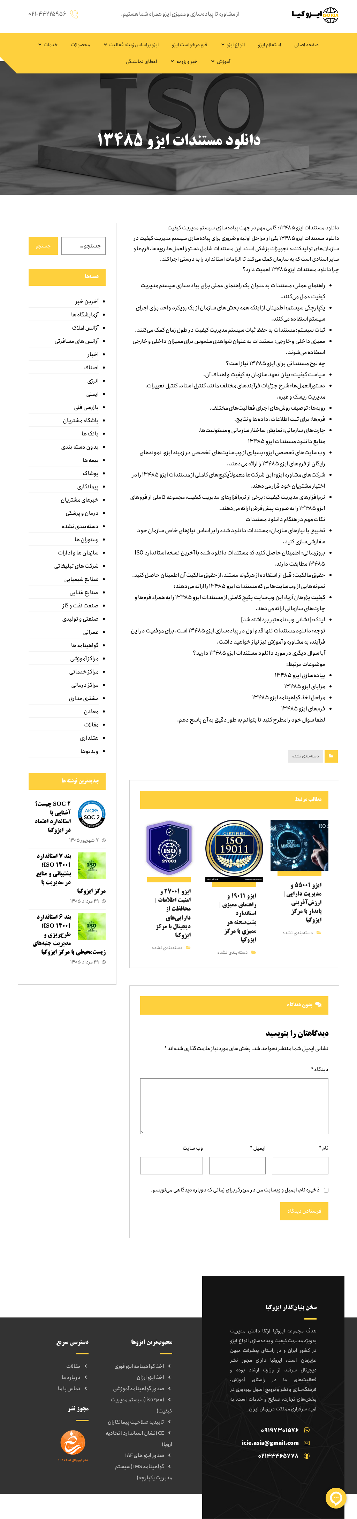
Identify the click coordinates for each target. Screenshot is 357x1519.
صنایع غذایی (84, 592)
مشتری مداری (84, 698)
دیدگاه (319, 1069)
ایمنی (92, 394)
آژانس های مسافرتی (76, 341)
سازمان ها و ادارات (78, 553)
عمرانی (91, 632)
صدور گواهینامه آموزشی (138, 1389)
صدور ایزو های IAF (144, 1455)
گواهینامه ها (85, 645)
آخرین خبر (87, 301)
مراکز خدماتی (84, 672)
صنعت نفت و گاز (80, 605)
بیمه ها (91, 460)
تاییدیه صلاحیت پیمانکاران (136, 1422)
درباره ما (71, 1378)
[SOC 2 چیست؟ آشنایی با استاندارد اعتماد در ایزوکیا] (92, 814)
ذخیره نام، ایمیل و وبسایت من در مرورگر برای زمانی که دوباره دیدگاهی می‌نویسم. (235, 1190)
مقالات (91, 725)
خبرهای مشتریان (80, 500)
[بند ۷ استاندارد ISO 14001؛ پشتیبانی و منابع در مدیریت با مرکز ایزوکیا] (92, 866)
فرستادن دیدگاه (304, 1211)
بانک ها (90, 434)
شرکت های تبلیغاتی (76, 566)
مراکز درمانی (85, 685)
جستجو (43, 246)
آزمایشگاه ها (85, 314)
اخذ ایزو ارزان (150, 1378)
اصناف (91, 367)
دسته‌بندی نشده (305, 756)
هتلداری (89, 738)
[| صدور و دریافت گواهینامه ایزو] (313, 15)
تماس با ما (69, 1389)
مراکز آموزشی (84, 658)
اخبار (93, 354)
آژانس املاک (85, 328)
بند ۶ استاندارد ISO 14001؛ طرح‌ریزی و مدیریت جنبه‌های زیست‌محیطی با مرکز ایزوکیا (69, 935)
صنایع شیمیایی (81, 579)
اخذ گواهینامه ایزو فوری (139, 1366)
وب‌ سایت (193, 1148)
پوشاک (91, 473)
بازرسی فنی (86, 407)
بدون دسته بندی (80, 447)
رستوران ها (87, 539)
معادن (91, 711)
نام (323, 1148)
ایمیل (258, 1148)
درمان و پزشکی (82, 513)
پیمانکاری (88, 486)
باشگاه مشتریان (81, 420)
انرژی (93, 381)
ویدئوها (90, 751)
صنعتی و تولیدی (80, 619)
